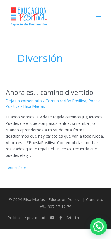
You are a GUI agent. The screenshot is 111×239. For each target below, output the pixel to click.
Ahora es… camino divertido (49, 92)
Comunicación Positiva (66, 100)
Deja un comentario (24, 100)
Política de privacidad (26, 217)
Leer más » (16, 167)
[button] (98, 226)
